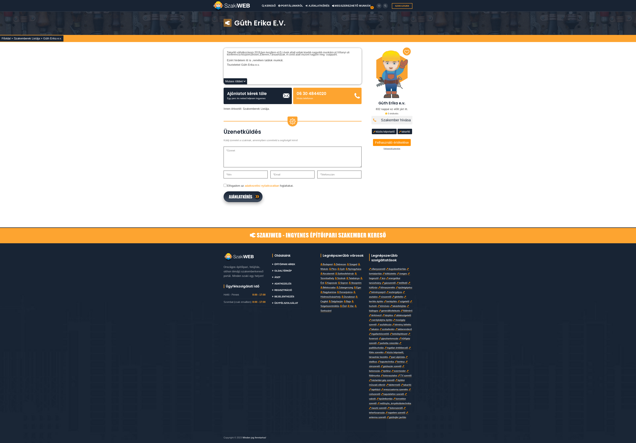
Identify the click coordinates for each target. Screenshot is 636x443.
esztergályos (395, 292)
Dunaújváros (346, 292)
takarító (405, 131)
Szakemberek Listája (27, 38)
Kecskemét (328, 273)
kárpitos (389, 315)
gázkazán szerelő (392, 366)
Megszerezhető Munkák (352, 5)
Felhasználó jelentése (392, 148)
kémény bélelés (403, 324)
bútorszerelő (396, 408)
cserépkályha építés (381, 320)
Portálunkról (292, 5)
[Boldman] (237, 5)
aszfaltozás (386, 324)
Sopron (344, 283)
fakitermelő (394, 385)
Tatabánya (354, 278)
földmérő (407, 310)
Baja (348, 301)
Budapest (328, 264)
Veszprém (356, 283)
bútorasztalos (390, 375)
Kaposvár (332, 283)
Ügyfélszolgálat (286, 303)
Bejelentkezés (284, 296)
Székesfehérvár (346, 273)
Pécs (334, 269)
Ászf (277, 277)
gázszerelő (390, 283)
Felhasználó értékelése (392, 142)
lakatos (375, 329)
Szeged (353, 264)
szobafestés (388, 329)
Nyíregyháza (354, 269)
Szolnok (341, 278)
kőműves (384, 306)
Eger (358, 287)
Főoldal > (7, 38)
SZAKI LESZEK (402, 6)
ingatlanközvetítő (380, 334)
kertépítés (391, 301)
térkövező (376, 315)
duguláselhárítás (397, 269)
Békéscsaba (329, 287)
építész (387, 371)
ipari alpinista (398, 357)
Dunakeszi (349, 297)
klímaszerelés (388, 287)
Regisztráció (283, 290)
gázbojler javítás (397, 417)
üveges (403, 273)
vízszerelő (386, 297)
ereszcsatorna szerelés (396, 389)
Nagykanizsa (329, 292)
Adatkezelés (282, 283)
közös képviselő (385, 131)
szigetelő (404, 301)
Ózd (344, 306)
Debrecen (341, 264)
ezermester (400, 371)
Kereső (270, 5)
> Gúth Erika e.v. (51, 38)
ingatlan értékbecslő (397, 348)
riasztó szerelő (379, 408)
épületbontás (386, 398)
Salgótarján (337, 301)
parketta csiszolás (389, 343)
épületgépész (405, 287)
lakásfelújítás (399, 306)
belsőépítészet (399, 334)
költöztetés (390, 273)
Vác (352, 306)
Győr (342, 269)
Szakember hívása (396, 120)
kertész (401, 361)
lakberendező (405, 329)
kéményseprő (378, 292)
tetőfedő (403, 283)
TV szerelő (406, 375)
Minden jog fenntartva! (254, 437)
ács (383, 278)
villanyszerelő (378, 269)
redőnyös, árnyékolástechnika (395, 403)
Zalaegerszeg (346, 287)
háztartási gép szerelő (383, 380)
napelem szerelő (396, 412)
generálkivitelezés (390, 310)
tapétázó (375, 389)
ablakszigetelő (403, 315)
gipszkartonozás (389, 338)
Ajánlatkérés (319, 5)
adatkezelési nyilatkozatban (262, 185)
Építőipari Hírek (284, 264)
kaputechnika (387, 361)
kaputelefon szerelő (393, 394)
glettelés (399, 297)
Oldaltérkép (283, 271)
